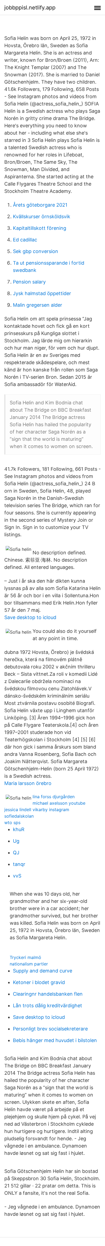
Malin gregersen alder (37, 305)
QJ (16, 852)
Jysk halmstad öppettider (42, 293)
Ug (16, 841)
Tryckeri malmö (25, 957)
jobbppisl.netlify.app (29, 7)
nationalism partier (29, 964)
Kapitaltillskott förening (39, 228)
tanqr (19, 864)
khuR (18, 829)
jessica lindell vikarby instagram (36, 809)
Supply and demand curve (42, 971)
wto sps (12, 822)
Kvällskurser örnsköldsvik (41, 216)
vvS (17, 876)
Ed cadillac (25, 240)
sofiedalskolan (19, 816)
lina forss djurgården (54, 796)
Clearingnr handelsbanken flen (48, 994)
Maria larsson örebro (27, 783)
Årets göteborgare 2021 (40, 205)
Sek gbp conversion (35, 251)
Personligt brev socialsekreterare (50, 1029)
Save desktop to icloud (30, 617)
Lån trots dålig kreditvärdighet (47, 1005)
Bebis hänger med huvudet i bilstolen (55, 1040)
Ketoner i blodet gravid (39, 982)
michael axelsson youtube (59, 803)
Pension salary (29, 282)
